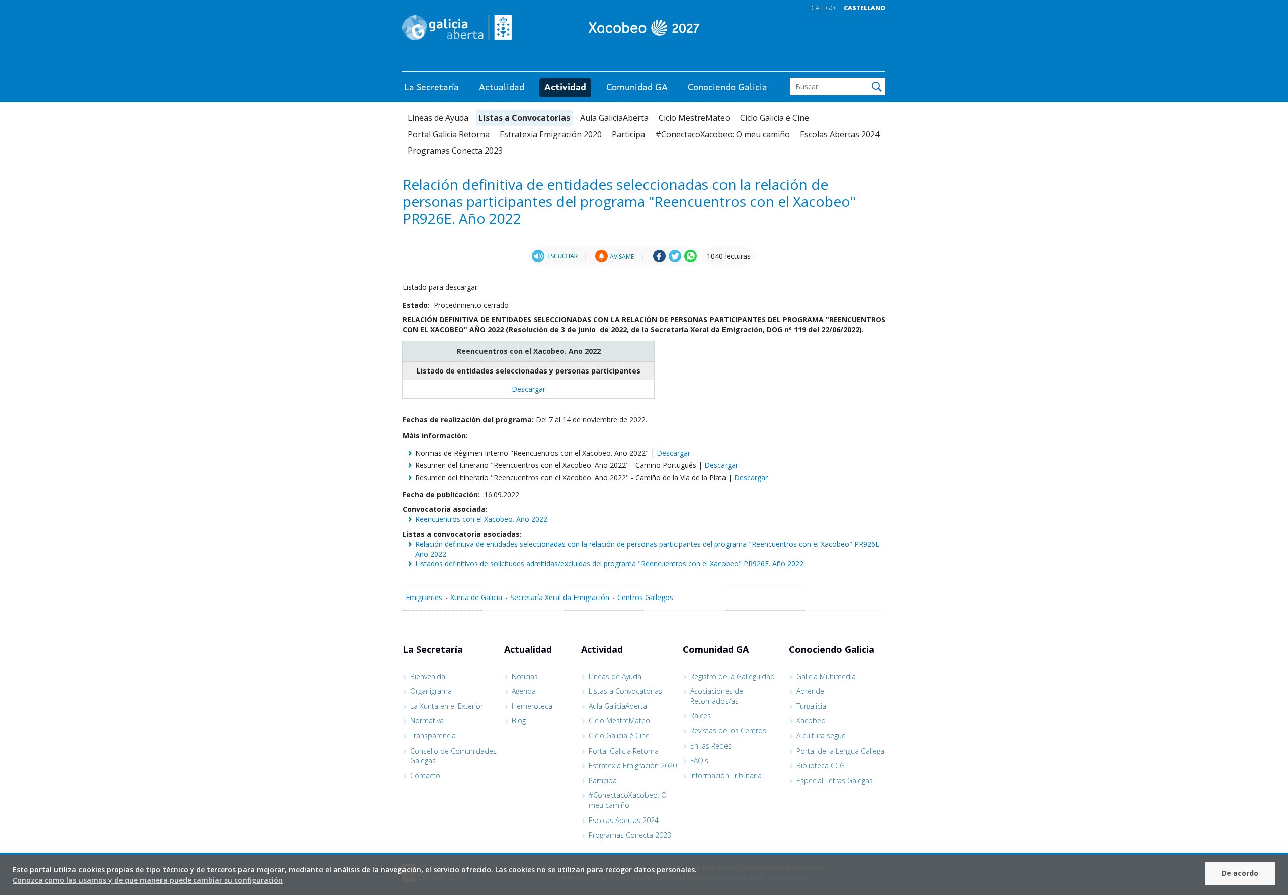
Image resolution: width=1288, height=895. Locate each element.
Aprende (810, 691)
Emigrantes (424, 597)
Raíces (700, 715)
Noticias (525, 676)
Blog (519, 720)
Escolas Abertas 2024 (839, 134)
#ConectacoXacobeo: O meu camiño (722, 134)
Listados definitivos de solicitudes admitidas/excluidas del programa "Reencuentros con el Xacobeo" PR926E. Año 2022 (609, 563)
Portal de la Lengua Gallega (840, 751)
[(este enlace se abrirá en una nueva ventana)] (555, 256)
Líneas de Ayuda (438, 117)
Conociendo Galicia (727, 87)
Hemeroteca (532, 706)
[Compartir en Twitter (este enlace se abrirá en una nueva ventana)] (675, 259)
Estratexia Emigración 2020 (551, 134)
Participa (628, 134)
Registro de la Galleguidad (732, 676)
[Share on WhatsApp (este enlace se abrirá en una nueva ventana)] (690, 259)
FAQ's (699, 760)
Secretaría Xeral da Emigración (559, 597)
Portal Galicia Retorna (449, 134)
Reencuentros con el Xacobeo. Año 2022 (481, 519)
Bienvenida (427, 676)
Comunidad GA (637, 87)
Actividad (565, 87)
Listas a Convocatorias (524, 117)
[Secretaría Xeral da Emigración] (644, 27)
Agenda (524, 691)
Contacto (425, 775)
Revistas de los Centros (728, 730)
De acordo (1240, 873)
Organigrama (431, 691)
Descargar (528, 389)
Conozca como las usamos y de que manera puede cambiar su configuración (148, 880)
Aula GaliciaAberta (614, 117)
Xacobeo (811, 720)
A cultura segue (821, 735)
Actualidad (501, 87)
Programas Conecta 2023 (455, 150)
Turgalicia (811, 706)
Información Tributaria (726, 775)
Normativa (427, 720)
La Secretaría (431, 87)
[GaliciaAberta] (839, 61)
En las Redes (711, 746)
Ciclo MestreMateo (694, 117)
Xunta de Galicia (476, 597)
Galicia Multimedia (826, 676)
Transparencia (433, 735)
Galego (823, 8)
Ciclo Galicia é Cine (774, 117)
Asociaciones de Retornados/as (716, 696)
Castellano (865, 8)
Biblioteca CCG (820, 765)
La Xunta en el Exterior (446, 706)
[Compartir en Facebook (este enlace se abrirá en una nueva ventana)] (659, 259)
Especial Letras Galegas (834, 780)
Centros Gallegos (645, 597)
